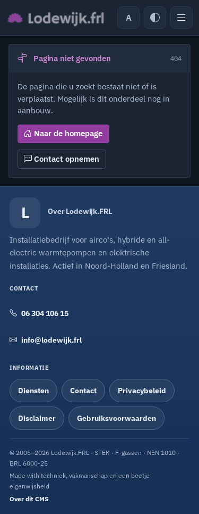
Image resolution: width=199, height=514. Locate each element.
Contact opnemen (65, 159)
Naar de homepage (67, 133)
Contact (83, 390)
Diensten (33, 390)
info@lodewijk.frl (51, 340)
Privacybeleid (142, 390)
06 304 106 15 (44, 313)
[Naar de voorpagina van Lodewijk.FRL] (54, 17)
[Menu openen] (181, 17)
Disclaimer (37, 418)
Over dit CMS (29, 498)
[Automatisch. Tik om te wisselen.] (155, 17)
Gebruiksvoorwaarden (116, 418)
